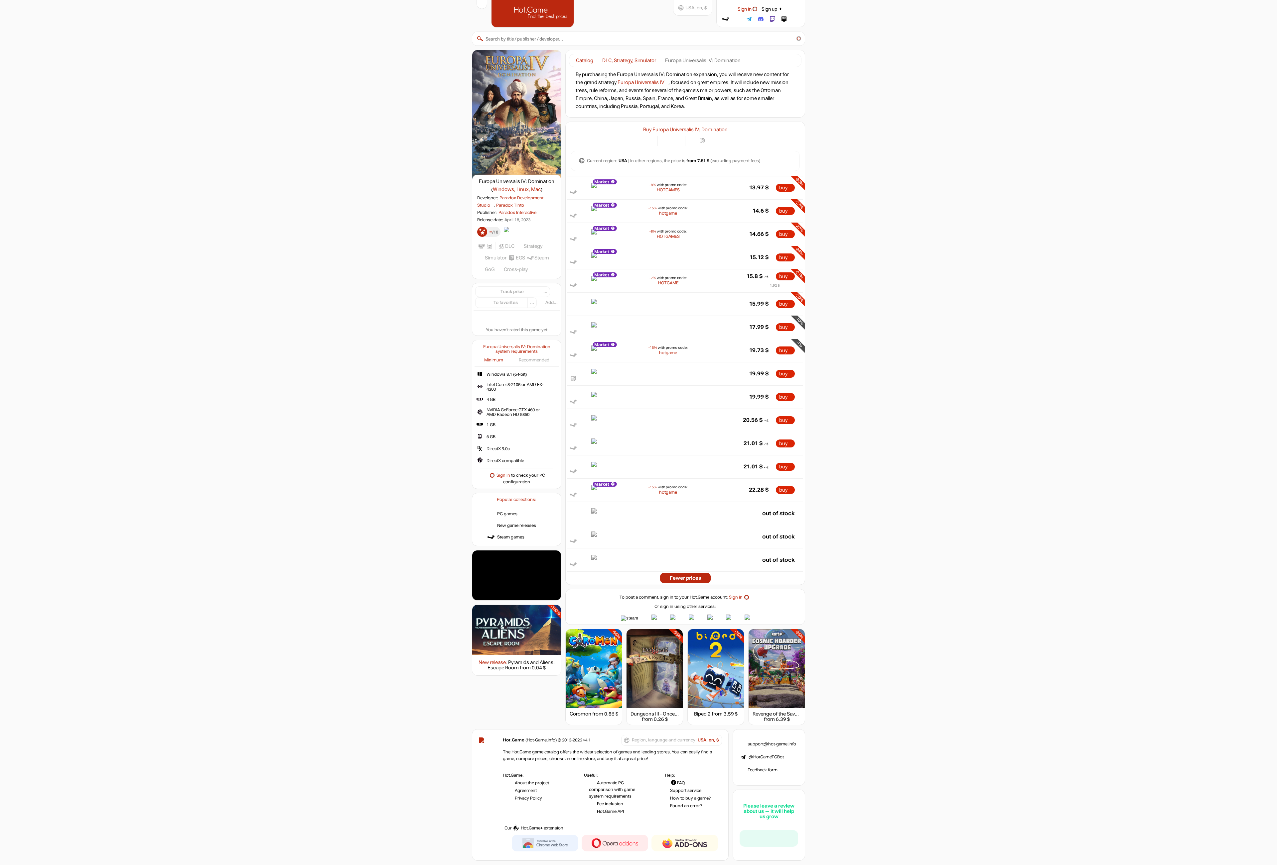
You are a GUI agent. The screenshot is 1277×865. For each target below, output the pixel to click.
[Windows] (694, 140)
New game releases (516, 525)
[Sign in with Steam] (725, 19)
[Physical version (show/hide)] (676, 140)
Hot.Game (533, 13)
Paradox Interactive (517, 212)
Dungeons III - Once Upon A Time (668, 714)
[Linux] (702, 140)
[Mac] (710, 140)
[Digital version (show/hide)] (666, 140)
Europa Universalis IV (641, 82)
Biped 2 (702, 714)
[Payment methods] (648, 140)
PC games (507, 514)
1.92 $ (775, 285)
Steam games (510, 537)
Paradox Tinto (510, 205)
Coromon (580, 714)
